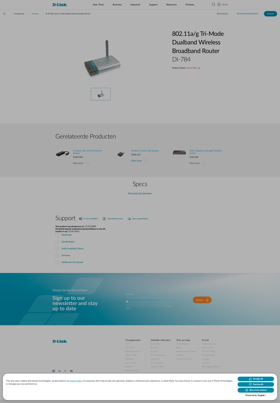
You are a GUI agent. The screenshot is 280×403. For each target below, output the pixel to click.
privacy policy (76, 381)
